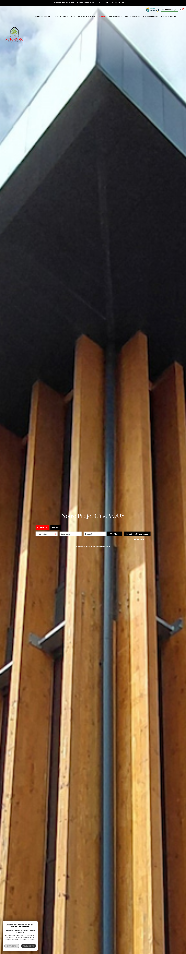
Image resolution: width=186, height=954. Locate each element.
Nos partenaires (132, 16)
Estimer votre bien (86, 16)
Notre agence (115, 16)
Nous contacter (168, 16)
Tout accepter (28, 946)
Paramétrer (11, 946)
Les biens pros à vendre (64, 16)
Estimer (55, 527)
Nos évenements (150, 16)
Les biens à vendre (42, 16)
